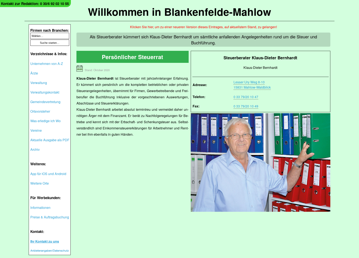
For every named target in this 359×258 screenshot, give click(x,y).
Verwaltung (38, 82)
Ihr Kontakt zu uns (44, 241)
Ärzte (34, 73)
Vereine (36, 130)
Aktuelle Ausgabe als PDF (49, 140)
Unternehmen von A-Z (46, 63)
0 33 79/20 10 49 (246, 106)
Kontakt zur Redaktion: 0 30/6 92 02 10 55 (35, 3)
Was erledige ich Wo (45, 120)
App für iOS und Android (48, 173)
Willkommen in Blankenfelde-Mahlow (179, 11)
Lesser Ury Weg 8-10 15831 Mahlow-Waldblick (252, 85)
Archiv (35, 149)
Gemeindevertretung (45, 101)
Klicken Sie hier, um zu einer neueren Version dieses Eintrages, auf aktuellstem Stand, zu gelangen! (203, 26)
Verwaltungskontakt (44, 92)
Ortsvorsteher (40, 111)
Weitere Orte (39, 183)
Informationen (40, 207)
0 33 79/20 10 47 (246, 96)
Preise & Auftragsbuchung (49, 217)
